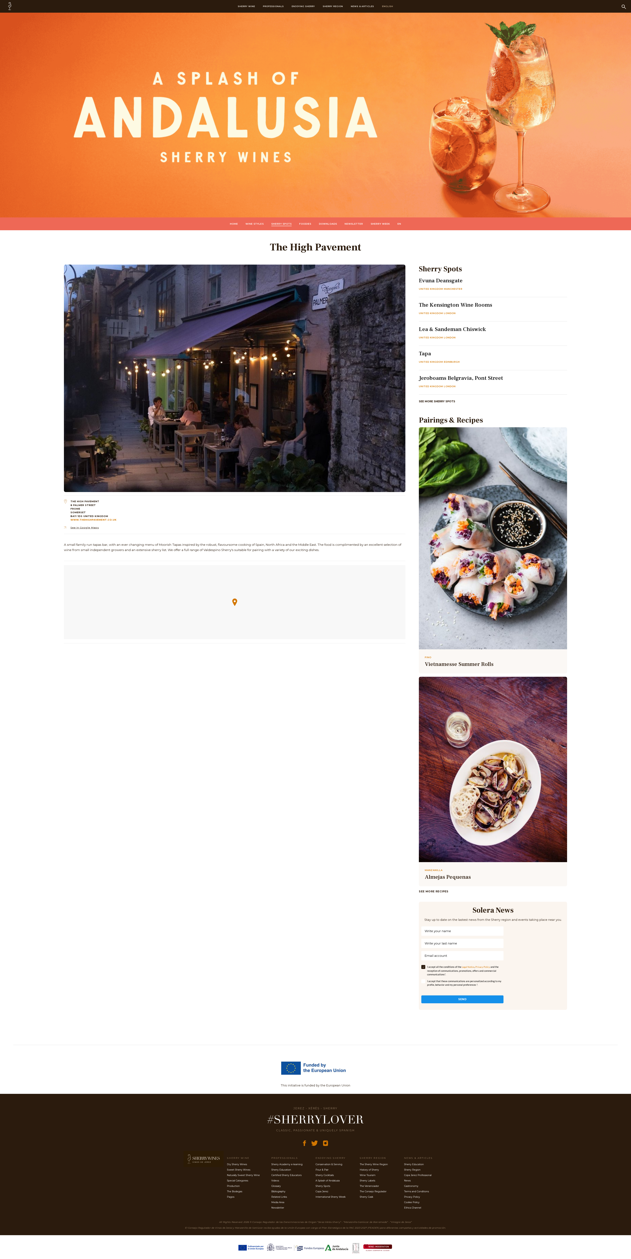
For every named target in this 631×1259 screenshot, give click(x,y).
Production (233, 1186)
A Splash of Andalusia (328, 1180)
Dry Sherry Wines (237, 1164)
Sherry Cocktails (325, 1175)
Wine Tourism (367, 1175)
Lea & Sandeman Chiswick (452, 329)
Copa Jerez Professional (418, 1175)
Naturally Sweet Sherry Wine (243, 1175)
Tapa (425, 353)
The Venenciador (369, 1186)
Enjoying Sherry (303, 6)
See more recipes (433, 891)
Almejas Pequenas (448, 877)
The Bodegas (234, 1191)
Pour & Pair (322, 1169)
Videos (275, 1180)
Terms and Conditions (416, 1191)
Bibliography (278, 1191)
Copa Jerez (322, 1191)
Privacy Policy (482, 966)
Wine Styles (254, 223)
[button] (234, 602)
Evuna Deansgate (441, 280)
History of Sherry (369, 1169)
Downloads (328, 223)
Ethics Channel (412, 1207)
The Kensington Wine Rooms (455, 304)
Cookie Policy (412, 1202)
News (407, 1180)
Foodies (305, 223)
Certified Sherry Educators (286, 1175)
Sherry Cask (366, 1196)
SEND (462, 999)
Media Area (277, 1202)
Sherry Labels (367, 1180)
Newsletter (354, 223)
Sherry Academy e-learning (287, 1164)
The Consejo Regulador (373, 1191)
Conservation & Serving (329, 1164)
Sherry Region (333, 6)
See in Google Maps (84, 527)
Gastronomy (411, 1186)
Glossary (276, 1186)
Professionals (273, 6)
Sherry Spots (281, 223)
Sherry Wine (246, 6)
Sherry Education (281, 1169)
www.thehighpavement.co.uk (93, 519)
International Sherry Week (331, 1196)
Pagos (230, 1196)
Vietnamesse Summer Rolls (459, 664)
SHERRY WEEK (380, 223)
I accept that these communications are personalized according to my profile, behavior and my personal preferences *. (464, 983)
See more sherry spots (437, 401)
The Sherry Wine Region (374, 1164)
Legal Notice (468, 966)
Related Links (279, 1196)
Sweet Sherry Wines (238, 1169)
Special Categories (237, 1180)
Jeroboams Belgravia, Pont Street (461, 378)
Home (234, 223)
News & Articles (362, 6)
